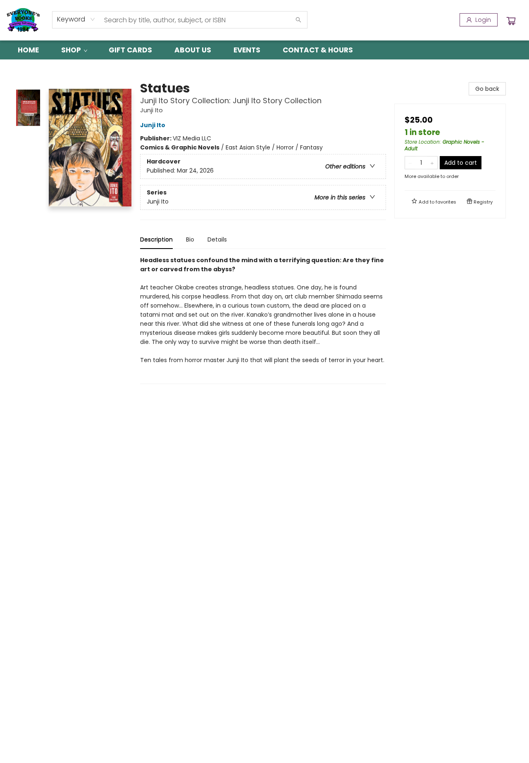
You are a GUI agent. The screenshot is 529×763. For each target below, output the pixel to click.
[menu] (264, 49)
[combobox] (76, 19)
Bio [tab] (190, 239)
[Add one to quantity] (432, 162)
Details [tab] (217, 239)
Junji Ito (152, 125)
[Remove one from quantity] (410, 162)
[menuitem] (28, 49)
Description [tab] (156, 239)
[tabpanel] (263, 320)
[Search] (298, 20)
